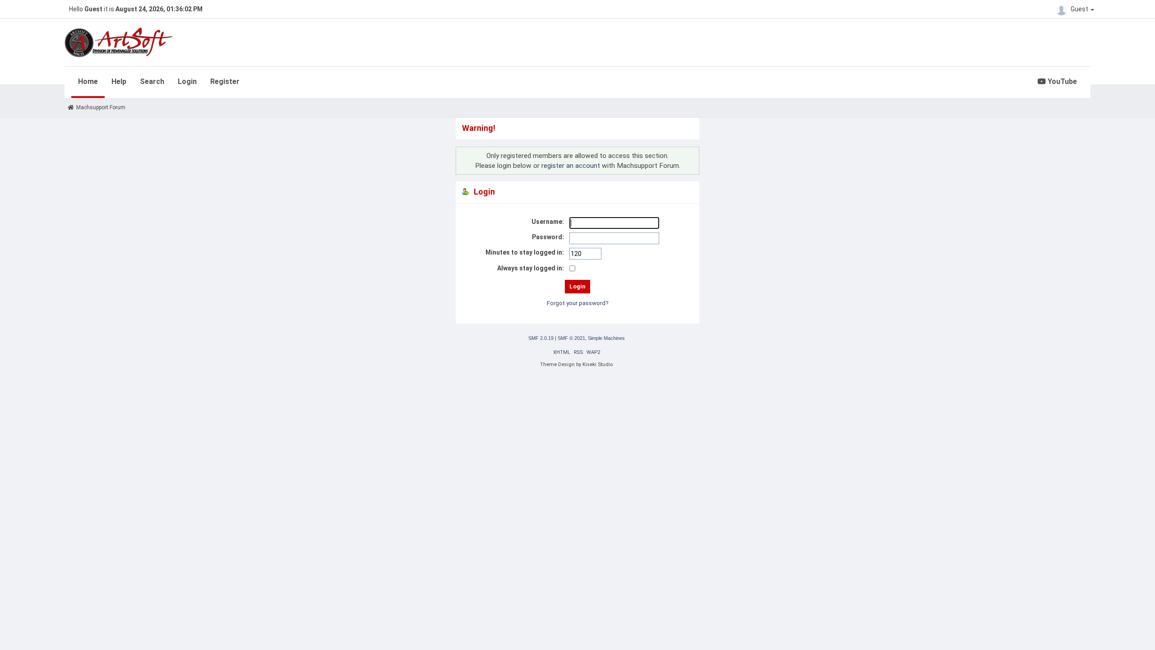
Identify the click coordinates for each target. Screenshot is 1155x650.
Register (225, 81)
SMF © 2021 (571, 338)
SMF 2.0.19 (541, 338)
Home (88, 81)
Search (152, 81)
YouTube (1061, 81)
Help (118, 81)
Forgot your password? (578, 303)
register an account (570, 166)
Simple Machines (606, 338)
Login (187, 81)
